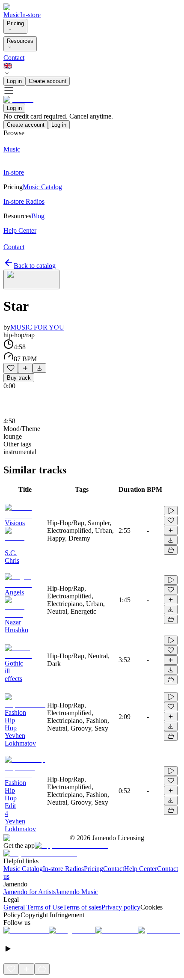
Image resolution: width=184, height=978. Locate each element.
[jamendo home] (18, 7)
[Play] (31, 279)
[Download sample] (39, 368)
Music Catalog (23, 868)
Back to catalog (35, 265)
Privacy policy (120, 907)
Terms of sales (82, 907)
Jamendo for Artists (29, 891)
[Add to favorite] (10, 368)
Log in (14, 81)
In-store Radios (63, 868)
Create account (47, 81)
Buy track (19, 378)
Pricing (15, 23)
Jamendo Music (77, 891)
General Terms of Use (33, 907)
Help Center (140, 868)
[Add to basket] (171, 550)
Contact (13, 57)
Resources (20, 41)
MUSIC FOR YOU (37, 327)
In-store (30, 14)
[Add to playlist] (25, 368)
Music (11, 14)
